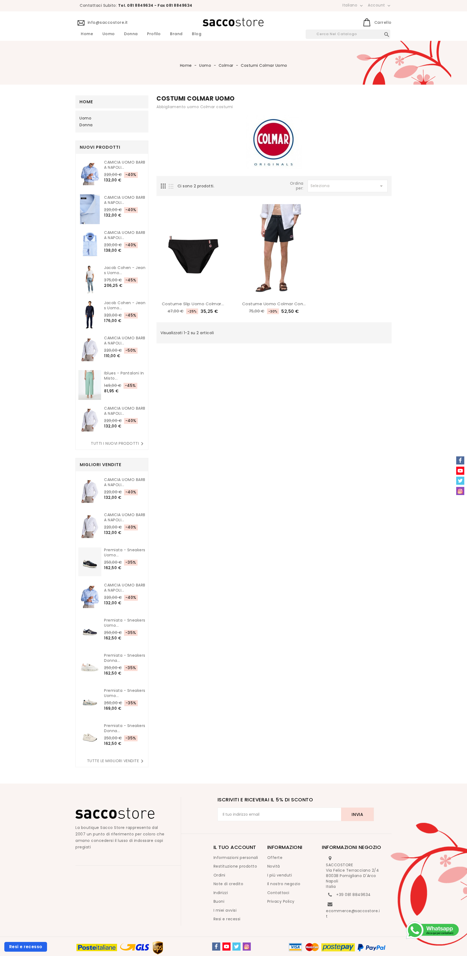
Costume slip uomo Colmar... (193, 304)
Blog (196, 34)
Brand (176, 34)
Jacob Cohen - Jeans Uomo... (124, 270)
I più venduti (279, 875)
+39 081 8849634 (353, 894)
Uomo (108, 34)
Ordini (219, 875)
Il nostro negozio (284, 884)
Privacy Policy (281, 901)
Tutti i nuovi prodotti (118, 443)
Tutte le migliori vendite (116, 761)
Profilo (154, 34)
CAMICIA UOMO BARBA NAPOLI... (124, 165)
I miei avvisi (225, 910)
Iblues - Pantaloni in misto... (124, 375)
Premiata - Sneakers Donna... (124, 658)
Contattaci (278, 892)
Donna (131, 34)
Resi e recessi (227, 919)
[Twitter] (236, 946)
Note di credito (228, 884)
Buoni (219, 901)
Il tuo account (235, 847)
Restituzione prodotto (235, 866)
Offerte (275, 857)
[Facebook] (216, 946)
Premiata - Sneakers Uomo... (124, 552)
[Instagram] (247, 946)
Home (87, 34)
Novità (273, 866)
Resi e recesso (25, 947)
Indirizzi (221, 892)
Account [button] (380, 5)
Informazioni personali (236, 857)
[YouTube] (226, 946)
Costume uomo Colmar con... (274, 304)
